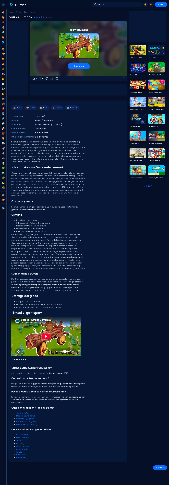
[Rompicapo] (3, 143)
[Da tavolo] (3, 64)
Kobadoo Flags (136, 92)
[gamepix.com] (18, 4)
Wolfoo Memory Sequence (157, 143)
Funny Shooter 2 (155, 161)
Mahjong (20, 443)
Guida (18, 12)
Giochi (10, 12)
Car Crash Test (23, 413)
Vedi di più (147, 186)
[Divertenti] (3, 113)
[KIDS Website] (3, 199)
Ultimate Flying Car (25, 418)
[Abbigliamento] (3, 93)
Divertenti (73, 108)
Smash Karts (22, 449)
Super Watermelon (156, 92)
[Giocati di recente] (3, 17)
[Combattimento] (3, 103)
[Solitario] (3, 163)
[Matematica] (3, 138)
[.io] (3, 123)
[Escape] (3, 98)
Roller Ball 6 (153, 126)
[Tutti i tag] (3, 195)
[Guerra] (3, 178)
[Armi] (3, 118)
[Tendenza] (3, 37)
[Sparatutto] (3, 158)
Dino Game (21, 454)
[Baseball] (3, 54)
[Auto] (3, 73)
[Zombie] (3, 187)
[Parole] (3, 182)
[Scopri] (3, 27)
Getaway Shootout (156, 178)
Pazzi (45, 108)
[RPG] (3, 153)
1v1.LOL (19, 452)
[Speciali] (3, 42)
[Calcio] (3, 173)
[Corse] (3, 148)
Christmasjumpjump (138, 109)
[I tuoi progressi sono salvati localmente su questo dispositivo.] (51, 78)
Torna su (161, 467)
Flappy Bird (21, 457)
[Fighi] (3, 88)
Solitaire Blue (22, 434)
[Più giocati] (3, 22)
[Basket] (3, 59)
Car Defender (135, 126)
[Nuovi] (3, 32)
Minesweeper (22, 437)
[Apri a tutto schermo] (123, 78)
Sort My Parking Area (156, 109)
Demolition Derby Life (26, 421)
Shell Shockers (22, 446)
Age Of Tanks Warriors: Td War (157, 75)
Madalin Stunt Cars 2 (25, 416)
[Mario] (3, 133)
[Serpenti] (3, 168)
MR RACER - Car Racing (26, 424)
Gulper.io (152, 58)
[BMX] (3, 69)
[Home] (3, 12)
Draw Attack (134, 143)
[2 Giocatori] (3, 49)
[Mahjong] (3, 128)
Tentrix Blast (134, 75)
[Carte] (3, 83)
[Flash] (3, 108)
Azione (32, 108)
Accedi (161, 4)
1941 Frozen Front (136, 161)
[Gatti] (3, 78)
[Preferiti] (151, 4)
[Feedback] (56, 78)
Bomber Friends (136, 178)
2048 (18, 440)
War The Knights (136, 58)
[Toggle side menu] (3, 4)
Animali (59, 108)
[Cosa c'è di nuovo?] (145, 4)
